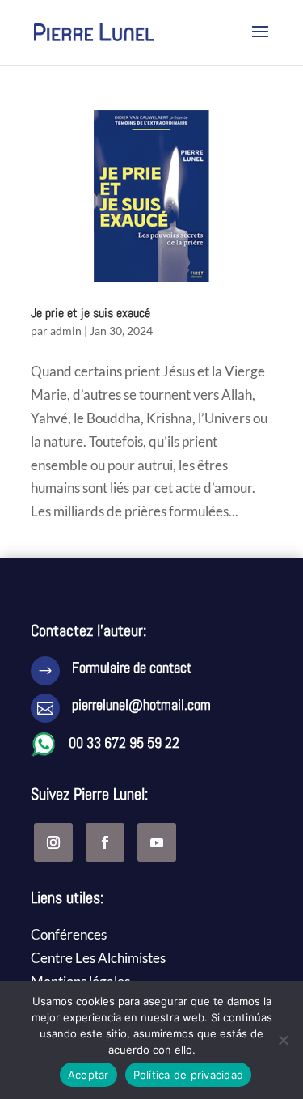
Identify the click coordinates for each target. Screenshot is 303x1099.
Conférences (69, 934)
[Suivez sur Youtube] (156, 842)
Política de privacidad (188, 1074)
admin (66, 330)
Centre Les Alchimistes (98, 957)
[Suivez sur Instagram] (53, 842)
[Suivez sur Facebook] (105, 842)
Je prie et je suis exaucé (90, 312)
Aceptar (88, 1074)
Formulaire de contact (131, 667)
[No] (283, 1040)
